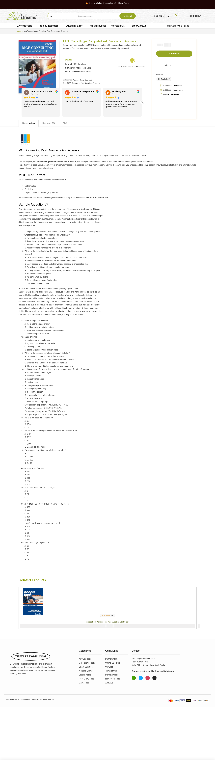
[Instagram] (147, 678)
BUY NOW (175, 53)
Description (28, 123)
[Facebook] (141, 678)
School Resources (49, 26)
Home (18, 31)
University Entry (74, 26)
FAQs (65, 123)
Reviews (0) (48, 123)
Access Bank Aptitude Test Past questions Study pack (107, 622)
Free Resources (98, 26)
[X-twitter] (154, 678)
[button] (142, 102)
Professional (118, 26)
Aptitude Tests (24, 26)
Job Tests (88, 80)
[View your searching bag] (173, 16)
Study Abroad (139, 26)
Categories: (67, 80)
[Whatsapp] (134, 678)
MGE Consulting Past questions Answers (83, 83)
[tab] (29, 123)
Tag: (65, 83)
